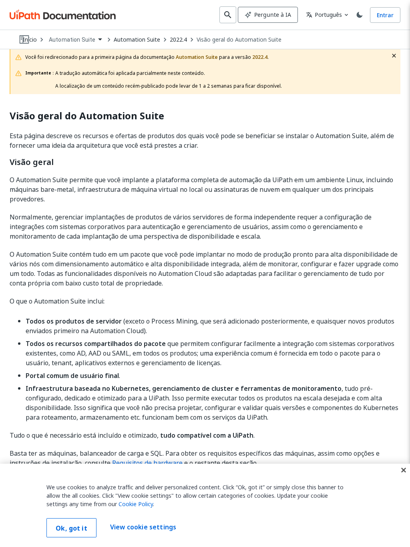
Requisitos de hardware (147, 463)
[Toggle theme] (359, 14)
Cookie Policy (136, 504)
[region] (205, 505)
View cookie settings (143, 527)
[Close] (403, 470)
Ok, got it (71, 528)
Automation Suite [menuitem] (72, 39)
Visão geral (32, 162)
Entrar (385, 15)
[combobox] (75, 39)
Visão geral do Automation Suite (239, 39)
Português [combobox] (324, 14)
